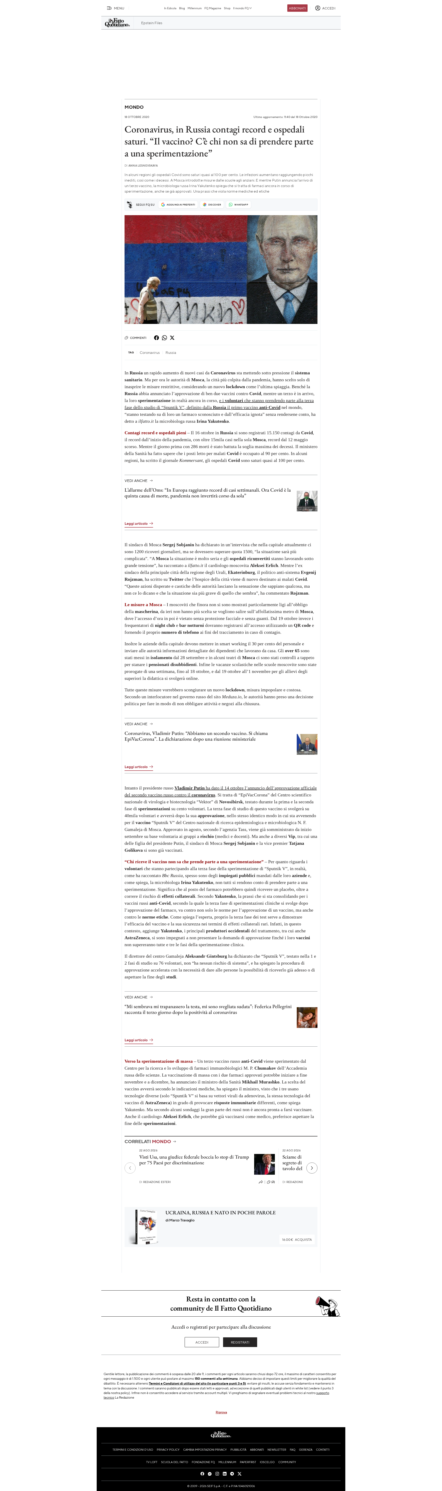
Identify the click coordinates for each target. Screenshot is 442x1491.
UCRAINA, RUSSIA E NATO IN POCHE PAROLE (221, 1212)
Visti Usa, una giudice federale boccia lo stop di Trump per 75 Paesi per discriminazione (194, 1159)
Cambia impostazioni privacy (205, 1449)
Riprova (221, 1412)
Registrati (240, 1342)
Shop (227, 8)
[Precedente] (130, 1168)
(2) (273, 1181)
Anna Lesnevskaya (141, 165)
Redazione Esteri (155, 1182)
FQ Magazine (212, 8)
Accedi (202, 1342)
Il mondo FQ (241, 8)
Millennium (195, 8)
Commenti (138, 338)
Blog (182, 8)
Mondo (134, 107)
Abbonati (297, 8)
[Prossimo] (311, 1168)
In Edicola (170, 8)
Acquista (297, 1239)
